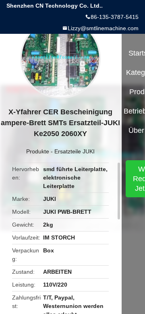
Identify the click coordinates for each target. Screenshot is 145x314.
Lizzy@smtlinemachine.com (103, 28)
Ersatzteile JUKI (74, 151)
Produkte (37, 151)
